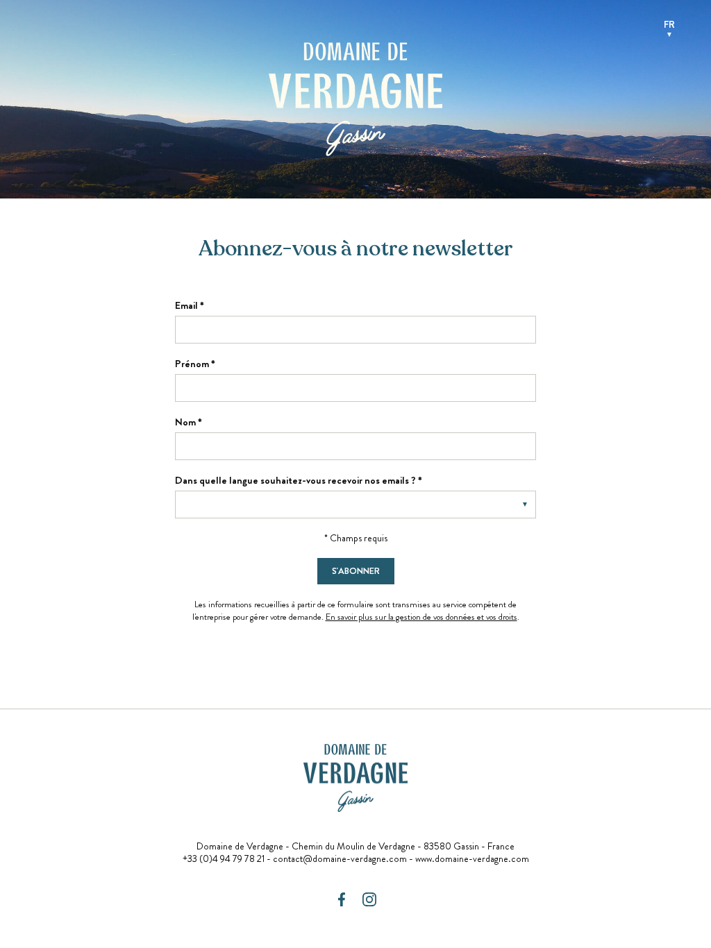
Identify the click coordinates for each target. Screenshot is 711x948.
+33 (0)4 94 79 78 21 (224, 858)
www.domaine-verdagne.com (472, 858)
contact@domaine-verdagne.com (340, 858)
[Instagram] (369, 899)
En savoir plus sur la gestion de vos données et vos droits (421, 616)
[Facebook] (342, 899)
